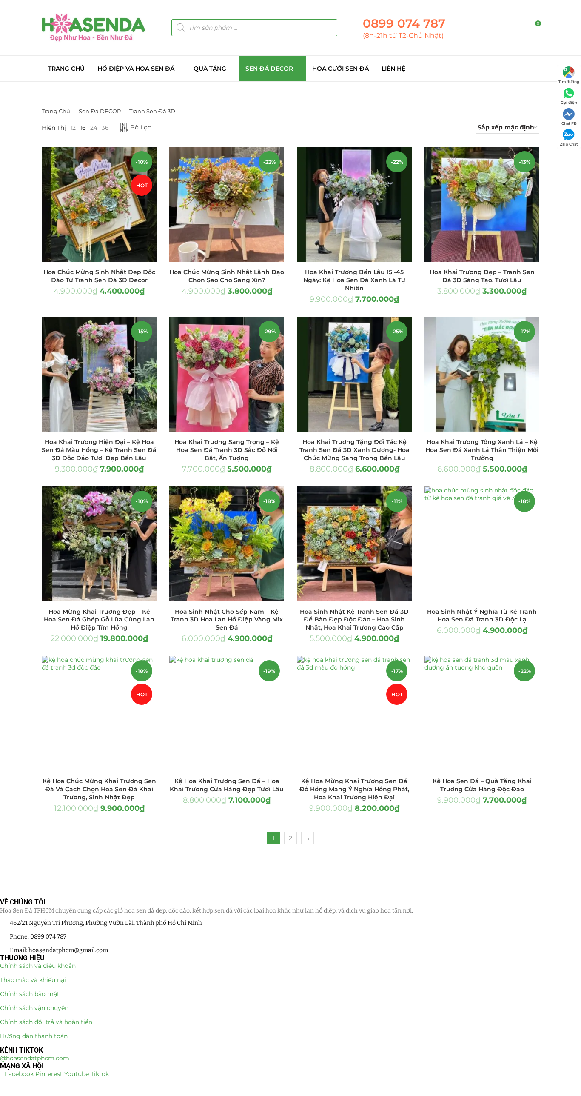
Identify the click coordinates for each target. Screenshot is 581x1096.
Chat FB (569, 123)
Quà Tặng (210, 68)
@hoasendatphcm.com (34, 1058)
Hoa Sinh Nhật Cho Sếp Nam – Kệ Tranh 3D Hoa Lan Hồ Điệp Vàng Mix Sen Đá (227, 620)
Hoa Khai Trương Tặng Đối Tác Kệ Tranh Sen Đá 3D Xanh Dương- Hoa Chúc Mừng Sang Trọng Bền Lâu (354, 450)
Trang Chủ (66, 68)
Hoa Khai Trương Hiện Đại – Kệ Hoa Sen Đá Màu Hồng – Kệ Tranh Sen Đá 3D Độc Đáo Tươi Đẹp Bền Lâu (99, 450)
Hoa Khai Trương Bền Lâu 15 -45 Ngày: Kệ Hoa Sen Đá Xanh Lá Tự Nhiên (354, 280)
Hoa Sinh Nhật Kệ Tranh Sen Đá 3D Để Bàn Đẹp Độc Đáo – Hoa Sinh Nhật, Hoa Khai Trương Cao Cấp (354, 620)
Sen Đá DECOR (269, 68)
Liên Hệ (393, 68)
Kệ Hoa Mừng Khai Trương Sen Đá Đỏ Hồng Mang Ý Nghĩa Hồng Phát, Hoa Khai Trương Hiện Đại (354, 789)
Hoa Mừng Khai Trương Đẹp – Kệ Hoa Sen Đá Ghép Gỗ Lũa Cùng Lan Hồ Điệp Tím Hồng (99, 620)
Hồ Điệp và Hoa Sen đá (135, 68)
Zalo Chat (569, 144)
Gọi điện (569, 102)
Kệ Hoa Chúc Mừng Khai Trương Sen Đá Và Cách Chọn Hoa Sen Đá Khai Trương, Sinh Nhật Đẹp (99, 789)
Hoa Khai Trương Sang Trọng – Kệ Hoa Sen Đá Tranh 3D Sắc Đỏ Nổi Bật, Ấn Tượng (226, 450)
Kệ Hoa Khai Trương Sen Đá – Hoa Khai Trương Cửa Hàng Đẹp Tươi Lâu (227, 785)
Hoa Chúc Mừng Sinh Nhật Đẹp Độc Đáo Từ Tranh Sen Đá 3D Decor (99, 276)
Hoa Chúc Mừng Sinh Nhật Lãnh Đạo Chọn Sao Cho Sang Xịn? (226, 276)
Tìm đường (568, 81)
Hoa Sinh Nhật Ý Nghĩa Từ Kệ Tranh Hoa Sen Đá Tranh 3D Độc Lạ (482, 616)
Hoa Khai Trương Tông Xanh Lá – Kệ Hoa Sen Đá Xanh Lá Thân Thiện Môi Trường (481, 450)
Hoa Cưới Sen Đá (340, 68)
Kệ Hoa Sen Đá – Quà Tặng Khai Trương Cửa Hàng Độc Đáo (482, 785)
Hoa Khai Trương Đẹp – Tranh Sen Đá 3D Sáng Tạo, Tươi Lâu (482, 276)
